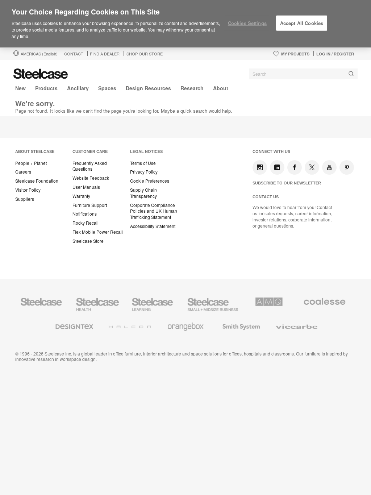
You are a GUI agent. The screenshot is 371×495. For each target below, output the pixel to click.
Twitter (312, 167)
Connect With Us (271, 151)
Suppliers (24, 199)
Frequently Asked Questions (89, 166)
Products (46, 88)
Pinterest (346, 167)
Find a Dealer (105, 54)
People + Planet (31, 163)
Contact (73, 54)
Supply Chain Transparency (143, 193)
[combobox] (303, 73)
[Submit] (351, 73)
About (220, 88)
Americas (39, 54)
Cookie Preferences (149, 181)
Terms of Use (143, 163)
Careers (23, 172)
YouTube (329, 167)
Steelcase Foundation (36, 181)
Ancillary (78, 88)
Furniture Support (89, 205)
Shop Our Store (144, 54)
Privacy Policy (144, 172)
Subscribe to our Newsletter (287, 183)
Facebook (294, 167)
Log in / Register (335, 54)
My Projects (295, 54)
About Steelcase (34, 151)
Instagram (260, 167)
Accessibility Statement (152, 226)
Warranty (81, 196)
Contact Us (266, 197)
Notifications (84, 214)
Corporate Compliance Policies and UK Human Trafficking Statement (153, 211)
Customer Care (90, 151)
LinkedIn (277, 167)
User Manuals (86, 187)
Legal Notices (146, 151)
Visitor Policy (28, 190)
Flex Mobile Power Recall (97, 232)
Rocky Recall (85, 223)
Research (192, 88)
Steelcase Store (88, 241)
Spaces (107, 88)
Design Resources (148, 88)
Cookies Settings (247, 23)
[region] (185, 24)
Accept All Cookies (301, 23)
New (20, 88)
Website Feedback (90, 178)
